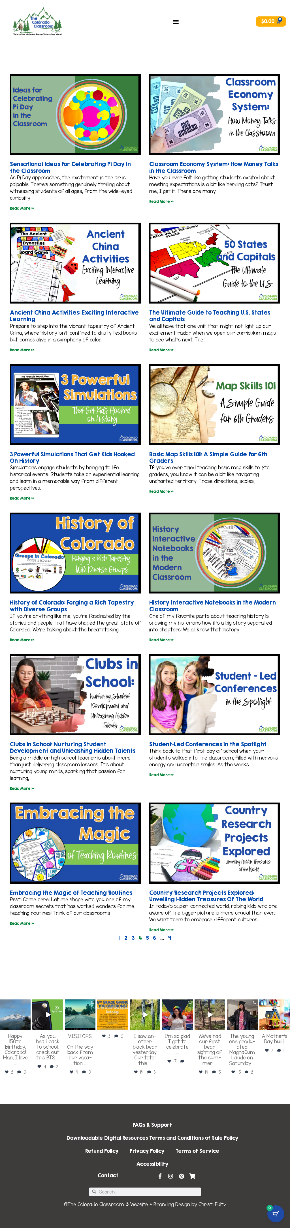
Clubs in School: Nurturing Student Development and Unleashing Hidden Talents (72, 747)
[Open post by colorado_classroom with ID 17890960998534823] (177, 1014)
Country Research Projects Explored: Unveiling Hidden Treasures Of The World (206, 895)
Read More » (22, 208)
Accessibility (152, 1164)
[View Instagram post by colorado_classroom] (27, 1026)
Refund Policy (101, 1151)
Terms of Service (197, 1151)
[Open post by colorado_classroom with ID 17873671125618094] (145, 1014)
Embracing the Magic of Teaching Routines (71, 892)
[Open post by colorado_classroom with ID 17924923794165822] (47, 1014)
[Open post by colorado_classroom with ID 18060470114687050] (274, 1014)
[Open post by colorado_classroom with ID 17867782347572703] (112, 1014)
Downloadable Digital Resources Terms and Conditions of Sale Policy (152, 1138)
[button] (175, 21)
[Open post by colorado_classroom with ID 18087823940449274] (80, 1014)
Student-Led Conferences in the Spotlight (207, 744)
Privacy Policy (147, 1151)
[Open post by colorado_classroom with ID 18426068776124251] (242, 1014)
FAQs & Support (152, 1125)
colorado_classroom (15, 1004)
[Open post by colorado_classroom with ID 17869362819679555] (210, 1014)
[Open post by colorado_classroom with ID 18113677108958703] (15, 1014)
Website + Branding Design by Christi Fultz (178, 1204)
